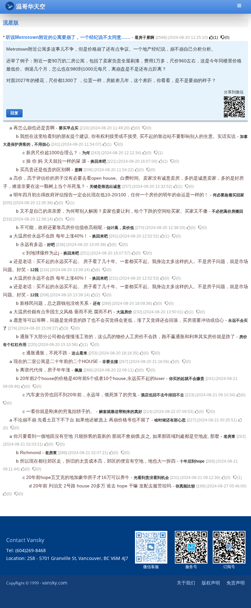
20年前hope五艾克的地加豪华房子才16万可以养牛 (78, 477)
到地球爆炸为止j (43, 252)
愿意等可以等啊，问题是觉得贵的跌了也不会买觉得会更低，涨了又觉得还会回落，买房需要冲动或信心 (119, 320)
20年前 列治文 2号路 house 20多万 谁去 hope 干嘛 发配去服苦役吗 (103, 485)
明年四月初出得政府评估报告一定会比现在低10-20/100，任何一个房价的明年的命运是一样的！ (111, 194)
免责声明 (235, 583)
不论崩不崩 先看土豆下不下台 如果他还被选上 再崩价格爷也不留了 (82, 419)
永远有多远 (32, 244)
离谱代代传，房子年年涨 (46, 369)
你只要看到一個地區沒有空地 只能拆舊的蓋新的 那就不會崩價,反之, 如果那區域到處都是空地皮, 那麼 (117, 436)
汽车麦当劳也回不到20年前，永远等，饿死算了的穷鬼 (82, 394)
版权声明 (211, 583)
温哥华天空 (30, 6)
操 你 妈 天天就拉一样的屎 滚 (57, 161)
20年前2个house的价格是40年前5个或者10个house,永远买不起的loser (93, 378)
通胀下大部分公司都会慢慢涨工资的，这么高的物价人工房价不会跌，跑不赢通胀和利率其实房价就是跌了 (128, 336)
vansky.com (54, 583)
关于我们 (186, 583)
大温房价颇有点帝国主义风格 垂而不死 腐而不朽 (63, 311)
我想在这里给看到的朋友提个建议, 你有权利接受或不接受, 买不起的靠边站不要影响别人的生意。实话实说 (128, 136)
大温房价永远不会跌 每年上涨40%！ (51, 235)
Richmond (31, 452)
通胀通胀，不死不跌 (47, 352)
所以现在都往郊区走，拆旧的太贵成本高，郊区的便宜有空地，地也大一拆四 (98, 461)
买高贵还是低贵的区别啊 (46, 169)
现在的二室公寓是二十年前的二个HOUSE (56, 361)
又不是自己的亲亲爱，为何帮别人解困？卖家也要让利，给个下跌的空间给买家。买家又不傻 (114, 211)
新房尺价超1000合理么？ (52, 152)
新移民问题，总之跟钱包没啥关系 (55, 303)
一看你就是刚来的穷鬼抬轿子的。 (61, 411)
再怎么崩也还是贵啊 (34, 127)
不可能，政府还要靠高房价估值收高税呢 (62, 227)
